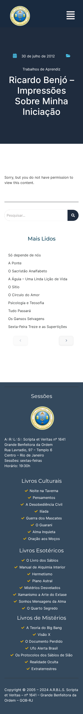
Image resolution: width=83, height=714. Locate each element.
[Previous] (21, 340)
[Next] (66, 340)
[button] (71, 16)
